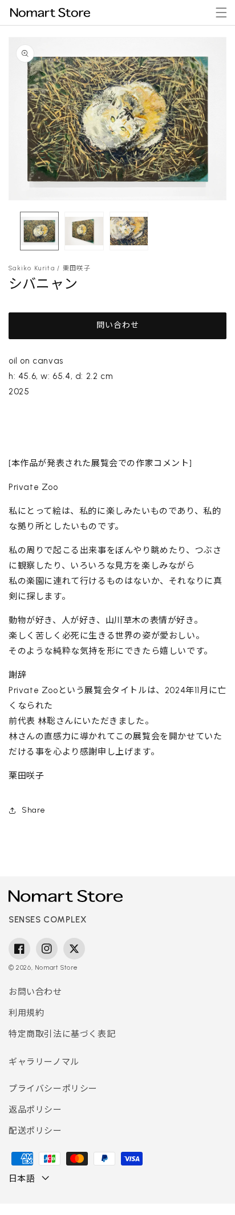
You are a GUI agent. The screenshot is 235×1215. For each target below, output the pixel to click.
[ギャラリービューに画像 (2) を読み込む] (83, 231)
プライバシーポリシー (53, 1089)
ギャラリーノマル (44, 1062)
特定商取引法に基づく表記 (62, 1034)
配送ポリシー (35, 1131)
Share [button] (34, 810)
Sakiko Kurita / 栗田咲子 (50, 268)
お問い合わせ (35, 992)
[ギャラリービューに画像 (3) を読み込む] (129, 231)
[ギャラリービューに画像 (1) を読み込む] (39, 231)
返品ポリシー (35, 1110)
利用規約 (26, 1013)
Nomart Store (56, 967)
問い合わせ (117, 325)
